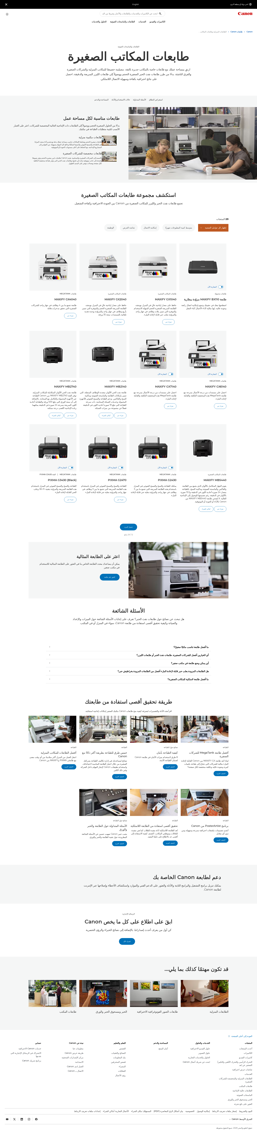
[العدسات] (137, 21)
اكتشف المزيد (221, 773)
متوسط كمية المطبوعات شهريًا (178, 227)
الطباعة (225, 747)
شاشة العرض (129, 227)
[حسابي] (7, 14)
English (135, 4)
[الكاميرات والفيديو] (148, 21)
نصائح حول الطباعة (171, 747)
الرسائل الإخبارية (128, 914)
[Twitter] (14, 1119)
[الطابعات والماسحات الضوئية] (109, 21)
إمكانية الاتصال (150, 227)
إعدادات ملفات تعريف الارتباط (87, 1111)
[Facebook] (36, 1119)
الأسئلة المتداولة (139, 99)
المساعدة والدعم (101, 99)
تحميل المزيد (128, 527)
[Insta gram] (29, 1119)
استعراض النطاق (156, 99)
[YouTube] (7, 1119)
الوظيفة (110, 227)
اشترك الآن (127, 941)
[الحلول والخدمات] (90, 21)
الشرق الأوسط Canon (241, 1119)
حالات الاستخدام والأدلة (121, 99)
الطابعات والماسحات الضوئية (128, 46)
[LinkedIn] (22, 1119)
